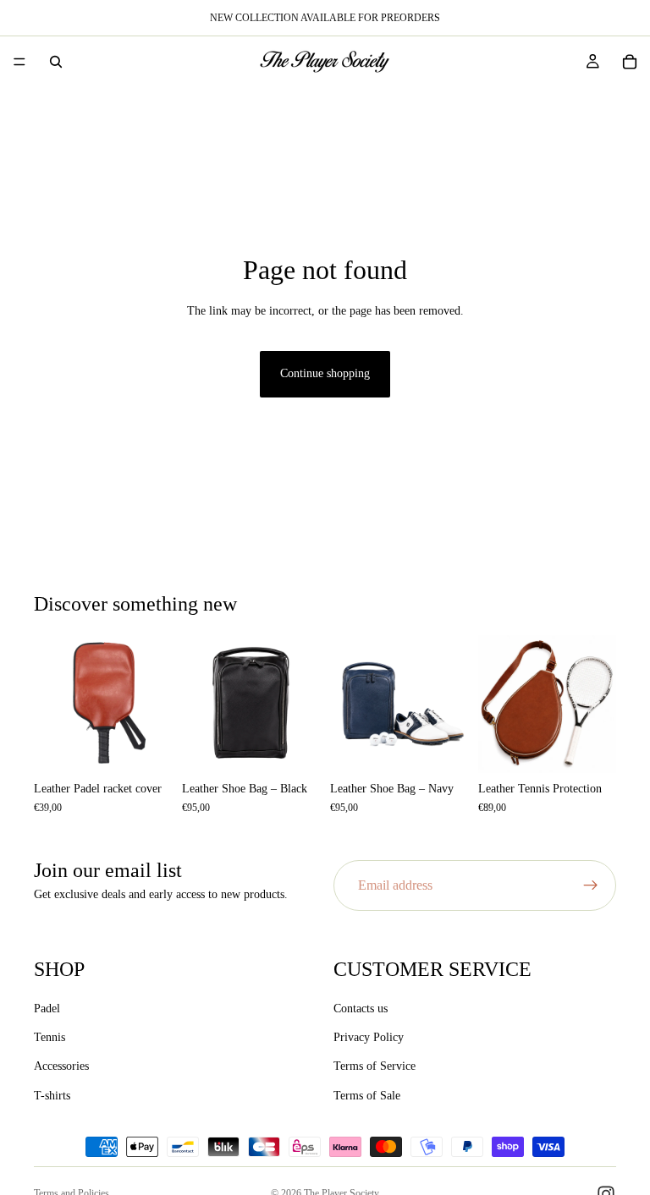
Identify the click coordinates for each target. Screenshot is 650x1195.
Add (160, 746)
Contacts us (360, 1008)
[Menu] (19, 61)
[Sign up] (591, 885)
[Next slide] (153, 703)
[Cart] (629, 61)
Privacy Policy (368, 1037)
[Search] (55, 61)
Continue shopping (325, 373)
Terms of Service (374, 1067)
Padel (47, 1008)
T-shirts (52, 1095)
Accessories (61, 1067)
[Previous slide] (52, 703)
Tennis (49, 1037)
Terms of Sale (366, 1095)
